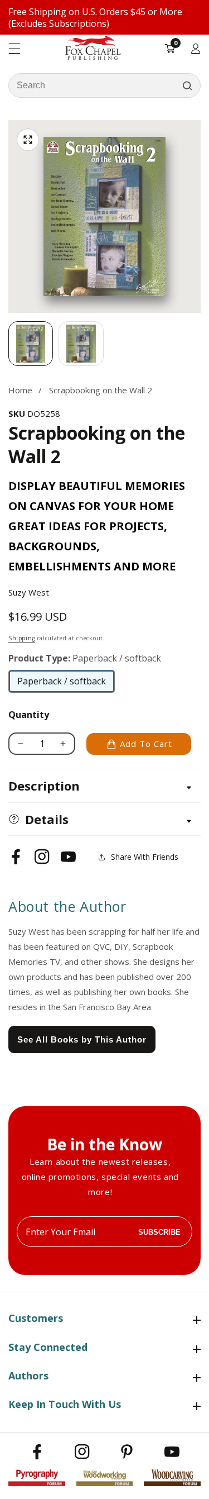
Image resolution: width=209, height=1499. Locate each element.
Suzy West (28, 592)
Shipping (21, 638)
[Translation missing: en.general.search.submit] (187, 85)
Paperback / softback (61, 684)
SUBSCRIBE (159, 1231)
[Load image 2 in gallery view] (81, 343)
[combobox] (104, 85)
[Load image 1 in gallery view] (30, 343)
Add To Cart (146, 743)
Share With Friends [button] (144, 856)
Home (20, 390)
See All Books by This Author (82, 1039)
